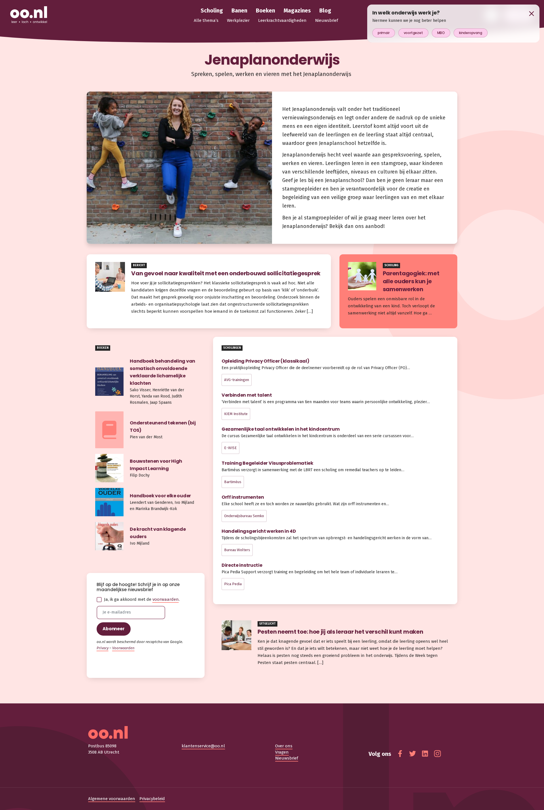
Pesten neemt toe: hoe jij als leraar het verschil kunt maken (341, 632)
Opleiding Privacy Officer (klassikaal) (265, 361)
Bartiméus (232, 482)
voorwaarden (165, 599)
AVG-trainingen (236, 380)
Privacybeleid (152, 798)
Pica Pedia (233, 584)
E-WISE (230, 448)
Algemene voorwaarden (111, 798)
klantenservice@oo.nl (203, 745)
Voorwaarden (123, 648)
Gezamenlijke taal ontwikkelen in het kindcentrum (281, 429)
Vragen (282, 752)
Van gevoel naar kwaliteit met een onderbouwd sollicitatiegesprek (226, 273)
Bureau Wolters (237, 550)
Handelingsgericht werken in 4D (259, 531)
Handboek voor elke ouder (160, 495)
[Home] (28, 15)
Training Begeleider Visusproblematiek (267, 463)
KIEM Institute (236, 414)
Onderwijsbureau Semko (244, 516)
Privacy (103, 648)
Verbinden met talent (247, 395)
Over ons (283, 745)
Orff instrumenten (243, 497)
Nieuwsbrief (286, 758)
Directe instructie (242, 565)
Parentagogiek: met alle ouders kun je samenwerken (411, 281)
